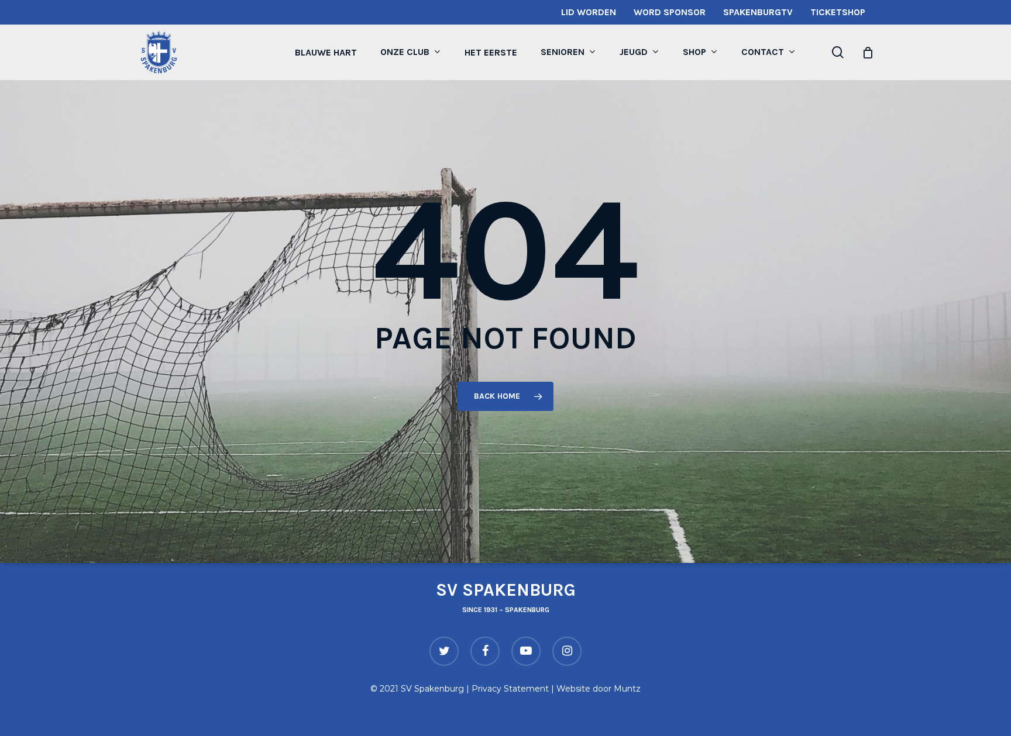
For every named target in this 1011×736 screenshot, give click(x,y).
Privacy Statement (510, 688)
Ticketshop (837, 12)
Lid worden (588, 12)
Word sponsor (670, 12)
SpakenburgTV (758, 12)
